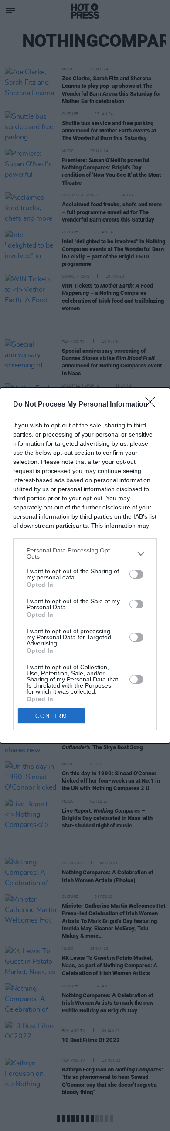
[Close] (153, 405)
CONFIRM (51, 716)
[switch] (136, 574)
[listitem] (85, 553)
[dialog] (85, 565)
